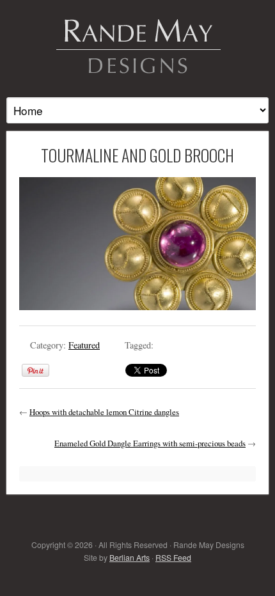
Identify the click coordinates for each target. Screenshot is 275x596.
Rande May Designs (137, 45)
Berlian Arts (129, 557)
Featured (84, 345)
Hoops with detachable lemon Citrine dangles (104, 412)
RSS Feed (173, 557)
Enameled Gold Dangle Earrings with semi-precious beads (150, 443)
